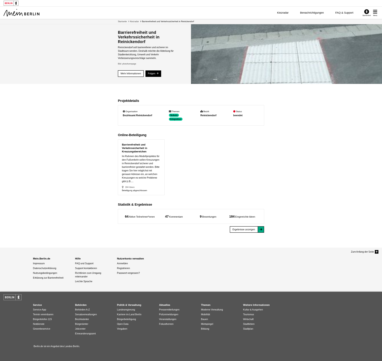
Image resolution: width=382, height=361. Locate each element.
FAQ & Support (344, 12)
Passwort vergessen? (128, 273)
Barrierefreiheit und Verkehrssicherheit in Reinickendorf (168, 21)
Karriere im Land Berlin (129, 314)
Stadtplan (248, 329)
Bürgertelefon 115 (42, 319)
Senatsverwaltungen (86, 314)
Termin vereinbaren (43, 314)
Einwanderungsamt (85, 333)
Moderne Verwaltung (212, 309)
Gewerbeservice (41, 329)
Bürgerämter (81, 324)
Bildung (205, 329)
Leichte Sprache (83, 281)
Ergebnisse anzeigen (243, 229)
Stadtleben (249, 324)
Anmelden (122, 263)
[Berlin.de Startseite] (12, 297)
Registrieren (123, 268)
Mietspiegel (207, 324)
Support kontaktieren (86, 268)
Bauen (204, 319)
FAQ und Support (84, 263)
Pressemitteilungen (169, 309)
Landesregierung (126, 309)
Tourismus (248, 314)
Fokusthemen (166, 324)
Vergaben (122, 329)
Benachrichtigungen (312, 12)
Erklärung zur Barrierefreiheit (48, 278)
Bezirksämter (82, 319)
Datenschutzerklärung (44, 268)
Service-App (39, 309)
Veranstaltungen (167, 319)
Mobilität (205, 314)
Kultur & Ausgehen (253, 309)
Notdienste (38, 324)
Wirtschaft (248, 319)
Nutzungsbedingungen (45, 273)
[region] (140, 216)
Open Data (122, 324)
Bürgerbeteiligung (126, 319)
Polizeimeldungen (168, 314)
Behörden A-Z (82, 309)
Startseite (122, 21)
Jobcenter (80, 329)
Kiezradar (283, 12)
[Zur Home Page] (21, 13)
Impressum (39, 263)
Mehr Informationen (131, 73)
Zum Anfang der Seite (362, 251)
